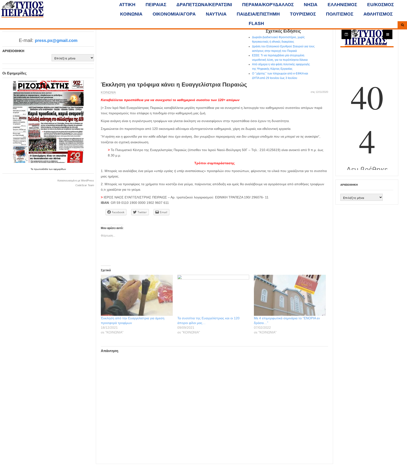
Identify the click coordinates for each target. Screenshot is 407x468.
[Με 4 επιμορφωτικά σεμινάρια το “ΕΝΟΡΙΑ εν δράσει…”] (290, 295)
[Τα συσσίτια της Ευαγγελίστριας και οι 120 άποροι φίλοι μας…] (213, 295)
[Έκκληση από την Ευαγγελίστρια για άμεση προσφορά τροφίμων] (137, 295)
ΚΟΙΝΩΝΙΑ (131, 14)
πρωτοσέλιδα (41, 169)
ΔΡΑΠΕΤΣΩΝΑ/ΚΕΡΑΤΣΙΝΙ (204, 4)
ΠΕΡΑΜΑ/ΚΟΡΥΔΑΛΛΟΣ (268, 4)
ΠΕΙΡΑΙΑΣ (156, 4)
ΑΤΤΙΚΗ (127, 4)
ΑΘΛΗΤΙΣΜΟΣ (378, 14)
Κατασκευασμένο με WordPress (75, 180)
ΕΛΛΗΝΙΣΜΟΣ (342, 4)
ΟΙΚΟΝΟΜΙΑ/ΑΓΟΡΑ (174, 14)
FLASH (256, 23)
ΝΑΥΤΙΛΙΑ (216, 14)
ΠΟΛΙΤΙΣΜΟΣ (339, 14)
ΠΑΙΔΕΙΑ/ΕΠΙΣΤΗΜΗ (258, 14)
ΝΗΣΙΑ (310, 4)
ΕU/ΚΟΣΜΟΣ (380, 4)
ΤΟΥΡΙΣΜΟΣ (303, 14)
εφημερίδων (59, 169)
